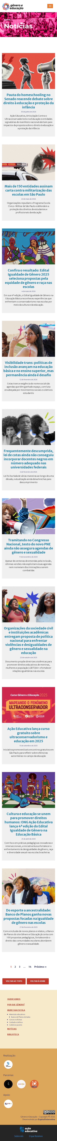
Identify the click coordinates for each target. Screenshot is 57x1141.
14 (30, 966)
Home (7, 19)
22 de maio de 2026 (28, 199)
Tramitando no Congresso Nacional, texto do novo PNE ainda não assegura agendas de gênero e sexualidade (28, 546)
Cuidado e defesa (16, 1022)
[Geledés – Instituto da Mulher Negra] (8, 1084)
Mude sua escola (16, 1010)
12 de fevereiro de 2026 (28, 380)
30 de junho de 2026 (28, 112)
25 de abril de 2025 (28, 839)
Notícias (12, 1029)
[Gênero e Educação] (15, 6)
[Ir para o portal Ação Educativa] (28, 1129)
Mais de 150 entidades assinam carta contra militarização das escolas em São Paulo (29, 190)
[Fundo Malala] (8, 1104)
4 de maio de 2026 (29, 291)
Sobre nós (18, 1136)
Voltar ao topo (14, 981)
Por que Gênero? (16, 1005)
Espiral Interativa (46, 1119)
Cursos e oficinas (15, 1020)
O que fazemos (36, 1136)
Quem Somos (13, 999)
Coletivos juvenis (15, 1025)
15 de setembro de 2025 (28, 746)
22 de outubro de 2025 (28, 658)
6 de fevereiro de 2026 (28, 472)
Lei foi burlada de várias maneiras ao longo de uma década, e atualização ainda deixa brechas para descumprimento (28, 479)
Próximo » (40, 966)
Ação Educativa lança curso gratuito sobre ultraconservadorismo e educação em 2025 (28, 735)
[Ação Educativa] (8, 1064)
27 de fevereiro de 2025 (29, 927)
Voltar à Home (37, 981)
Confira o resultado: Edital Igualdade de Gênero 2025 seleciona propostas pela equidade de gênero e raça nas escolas (28, 278)
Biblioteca (13, 1034)
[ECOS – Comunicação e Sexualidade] (21, 1084)
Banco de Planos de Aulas (20, 1017)
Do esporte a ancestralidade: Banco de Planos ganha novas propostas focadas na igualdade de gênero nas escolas (28, 916)
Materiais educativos (17, 1014)
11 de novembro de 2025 (28, 557)
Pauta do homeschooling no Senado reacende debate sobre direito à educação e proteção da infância (28, 101)
